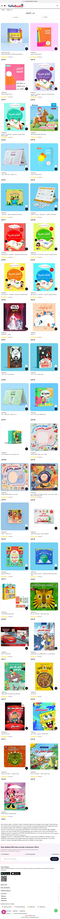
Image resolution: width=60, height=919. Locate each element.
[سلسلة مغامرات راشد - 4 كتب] (44, 357)
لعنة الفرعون (33, 693)
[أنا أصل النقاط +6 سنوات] (44, 157)
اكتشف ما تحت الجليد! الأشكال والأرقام (9, 494)
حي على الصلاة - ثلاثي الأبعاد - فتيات (9, 174)
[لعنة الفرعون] (44, 676)
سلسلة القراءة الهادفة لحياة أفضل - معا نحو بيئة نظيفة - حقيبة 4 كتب (44, 574)
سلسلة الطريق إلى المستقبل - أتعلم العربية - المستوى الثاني (14, 294)
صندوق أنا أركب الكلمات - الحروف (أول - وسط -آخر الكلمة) (43, 214)
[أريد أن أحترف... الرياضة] (15, 516)
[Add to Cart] (26, 48)
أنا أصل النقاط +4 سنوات (6, 94)
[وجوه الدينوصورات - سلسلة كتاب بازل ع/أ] (15, 756)
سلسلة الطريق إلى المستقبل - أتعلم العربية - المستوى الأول (43, 294)
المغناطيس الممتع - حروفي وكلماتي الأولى (40, 533)
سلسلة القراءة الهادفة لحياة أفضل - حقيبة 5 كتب (11, 214)
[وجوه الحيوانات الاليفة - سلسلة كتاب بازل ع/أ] (44, 756)
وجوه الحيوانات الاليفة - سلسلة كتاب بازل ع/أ (40, 773)
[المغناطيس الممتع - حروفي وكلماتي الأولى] (44, 516)
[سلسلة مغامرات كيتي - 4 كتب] (15, 357)
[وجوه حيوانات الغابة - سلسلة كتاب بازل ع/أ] (44, 596)
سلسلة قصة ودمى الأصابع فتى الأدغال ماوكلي (10, 693)
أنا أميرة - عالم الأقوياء (6, 334)
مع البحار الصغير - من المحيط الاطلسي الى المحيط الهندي (43, 653)
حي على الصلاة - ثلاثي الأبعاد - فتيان (9, 414)
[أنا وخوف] (44, 317)
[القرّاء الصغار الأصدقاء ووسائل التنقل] (44, 117)
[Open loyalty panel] (4, 912)
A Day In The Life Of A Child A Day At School (12, 54)
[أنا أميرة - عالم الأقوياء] (15, 317)
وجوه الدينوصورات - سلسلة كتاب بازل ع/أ (10, 773)
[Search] (57, 5)
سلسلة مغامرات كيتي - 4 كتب (7, 374)
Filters (45, 17)
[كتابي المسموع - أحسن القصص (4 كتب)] (15, 437)
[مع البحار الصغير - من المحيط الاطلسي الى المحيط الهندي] (44, 636)
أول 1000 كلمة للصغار (5, 573)
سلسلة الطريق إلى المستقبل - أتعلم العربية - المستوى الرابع (14, 254)
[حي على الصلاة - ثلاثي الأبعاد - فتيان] (15, 397)
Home (3, 10)
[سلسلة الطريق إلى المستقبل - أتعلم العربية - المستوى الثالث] (44, 237)
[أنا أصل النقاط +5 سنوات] (44, 37)
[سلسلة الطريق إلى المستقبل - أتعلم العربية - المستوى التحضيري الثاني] (44, 77)
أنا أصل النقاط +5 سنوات (36, 54)
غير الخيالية (56, 833)
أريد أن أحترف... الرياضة (6, 533)
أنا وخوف (32, 334)
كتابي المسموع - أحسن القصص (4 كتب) (10, 454)
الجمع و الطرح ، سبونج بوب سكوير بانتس (39, 733)
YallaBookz (3, 836)
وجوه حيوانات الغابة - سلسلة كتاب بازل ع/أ (40, 613)
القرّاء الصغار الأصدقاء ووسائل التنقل (38, 134)
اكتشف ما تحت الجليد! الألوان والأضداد (39, 454)
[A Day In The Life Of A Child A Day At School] (15, 37)
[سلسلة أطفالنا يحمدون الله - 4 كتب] (44, 397)
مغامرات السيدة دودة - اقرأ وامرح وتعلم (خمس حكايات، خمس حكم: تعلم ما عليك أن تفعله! (44, 495)
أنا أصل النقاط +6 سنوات (36, 174)
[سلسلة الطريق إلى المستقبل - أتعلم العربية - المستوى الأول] (44, 277)
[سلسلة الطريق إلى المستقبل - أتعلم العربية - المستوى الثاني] (15, 277)
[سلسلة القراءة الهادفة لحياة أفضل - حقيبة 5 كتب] (15, 197)
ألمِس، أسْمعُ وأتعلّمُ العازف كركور (25, 831)
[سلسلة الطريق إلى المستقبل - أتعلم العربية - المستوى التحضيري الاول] (15, 117)
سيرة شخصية (23, 835)
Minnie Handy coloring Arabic (8, 813)
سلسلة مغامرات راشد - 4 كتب (37, 374)
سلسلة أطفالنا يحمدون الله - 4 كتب (38, 414)
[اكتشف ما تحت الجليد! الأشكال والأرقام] (15, 477)
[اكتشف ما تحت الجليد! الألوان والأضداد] (44, 437)
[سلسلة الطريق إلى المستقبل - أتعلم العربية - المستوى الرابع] (15, 237)
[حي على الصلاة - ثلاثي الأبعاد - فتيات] (15, 157)
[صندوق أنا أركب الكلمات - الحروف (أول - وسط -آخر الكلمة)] (44, 197)
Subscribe (54, 859)
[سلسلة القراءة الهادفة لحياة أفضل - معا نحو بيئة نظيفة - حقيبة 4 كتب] (44, 556)
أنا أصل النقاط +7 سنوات (20, 829)
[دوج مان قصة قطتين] (15, 716)
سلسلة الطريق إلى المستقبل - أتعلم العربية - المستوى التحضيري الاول (13, 135)
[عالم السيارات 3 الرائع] (15, 636)
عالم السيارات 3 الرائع (6, 653)
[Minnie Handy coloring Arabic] (15, 796)
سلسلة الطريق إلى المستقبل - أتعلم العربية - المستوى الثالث (44, 254)
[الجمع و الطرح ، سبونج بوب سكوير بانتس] (44, 716)
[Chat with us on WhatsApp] (56, 910)
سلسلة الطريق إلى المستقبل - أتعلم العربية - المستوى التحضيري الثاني (42, 94)
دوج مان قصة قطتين (5, 733)
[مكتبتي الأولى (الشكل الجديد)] (15, 596)
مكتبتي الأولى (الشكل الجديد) (7, 613)
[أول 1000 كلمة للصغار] (15, 556)
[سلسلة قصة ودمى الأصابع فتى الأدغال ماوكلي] (15, 676)
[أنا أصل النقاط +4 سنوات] (15, 77)
